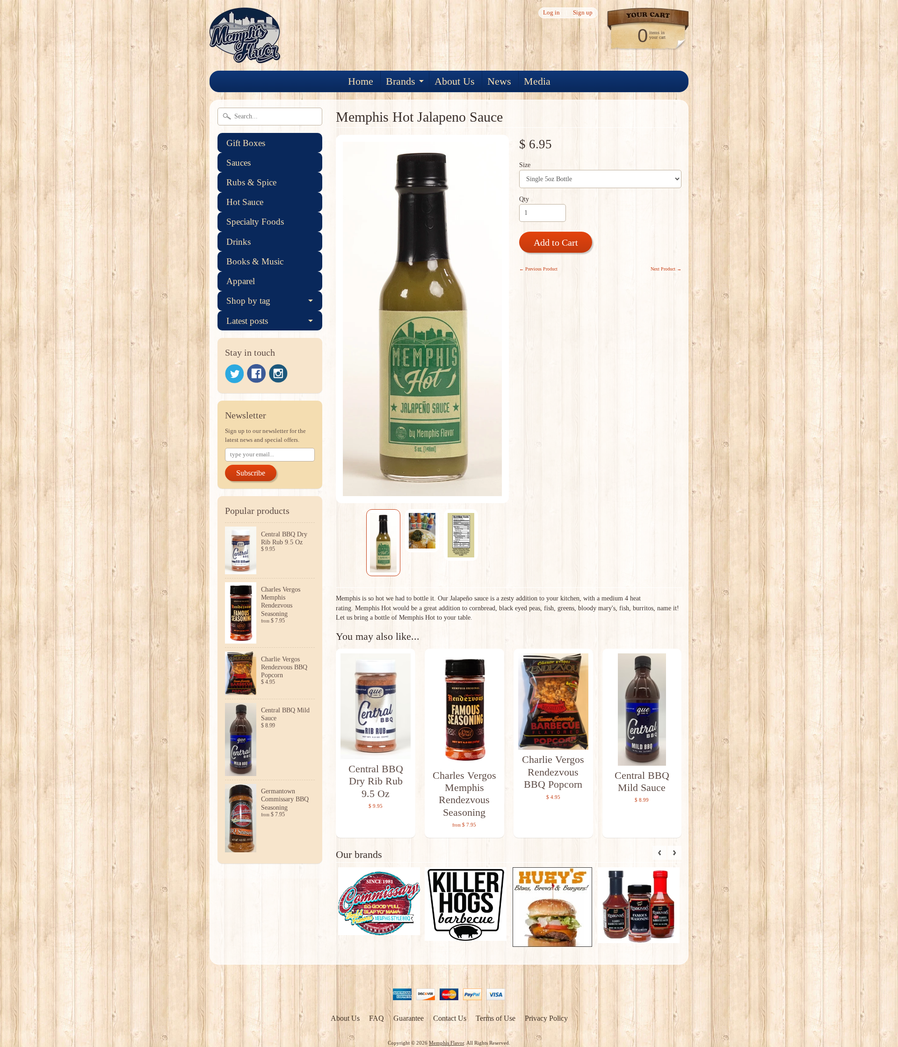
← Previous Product (538, 268)
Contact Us (449, 1018)
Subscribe (250, 473)
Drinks (238, 242)
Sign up (583, 13)
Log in (551, 13)
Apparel (240, 281)
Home (360, 81)
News (499, 81)
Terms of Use (495, 1018)
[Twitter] (234, 373)
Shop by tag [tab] (248, 301)
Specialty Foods (255, 222)
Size (524, 164)
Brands (400, 81)
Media (537, 81)
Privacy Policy (546, 1018)
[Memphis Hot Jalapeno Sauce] (383, 542)
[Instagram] (278, 373)
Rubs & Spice (251, 182)
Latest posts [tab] (247, 321)
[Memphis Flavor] (245, 57)
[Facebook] (256, 373)
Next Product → (666, 268)
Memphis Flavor (446, 1043)
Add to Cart (556, 242)
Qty (524, 199)
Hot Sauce (244, 202)
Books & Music (254, 261)
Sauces (238, 163)
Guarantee (408, 1018)
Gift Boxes (245, 143)
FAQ (376, 1018)
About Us (455, 81)
